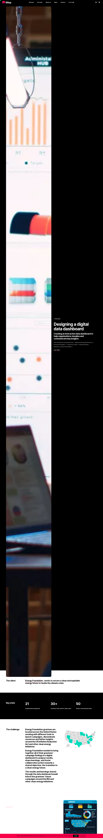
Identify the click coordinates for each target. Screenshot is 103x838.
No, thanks (82, 835)
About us (48, 2)
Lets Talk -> (57, 350)
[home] (6, 2)
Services (31, 2)
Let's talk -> (9, 805)
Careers (63, 2)
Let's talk (71, 2)
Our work (39, 2)
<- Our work (57, 318)
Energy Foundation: (34, 680)
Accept (75, 835)
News (55, 2)
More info (70, 835)
